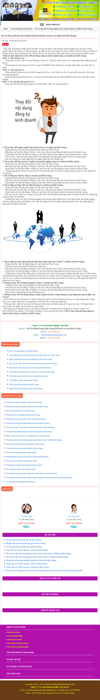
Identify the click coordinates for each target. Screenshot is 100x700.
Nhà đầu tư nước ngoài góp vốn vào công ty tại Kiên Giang (29, 368)
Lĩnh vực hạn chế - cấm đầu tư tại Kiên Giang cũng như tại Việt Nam (33, 364)
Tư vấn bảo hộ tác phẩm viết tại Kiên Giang (21, 461)
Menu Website (53, 25)
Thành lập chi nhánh (14, 640)
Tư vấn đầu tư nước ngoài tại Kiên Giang (23, 380)
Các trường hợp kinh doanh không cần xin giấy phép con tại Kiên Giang (34, 355)
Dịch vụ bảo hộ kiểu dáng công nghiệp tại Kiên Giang (25, 444)
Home (6, 29)
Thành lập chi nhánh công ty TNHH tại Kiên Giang (24, 465)
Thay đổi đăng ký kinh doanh (21, 29)
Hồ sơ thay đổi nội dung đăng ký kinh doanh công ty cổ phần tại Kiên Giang (37, 557)
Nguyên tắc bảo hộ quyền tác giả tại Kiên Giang (26, 389)
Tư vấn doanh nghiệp (15, 636)
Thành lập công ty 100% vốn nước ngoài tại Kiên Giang (28, 376)
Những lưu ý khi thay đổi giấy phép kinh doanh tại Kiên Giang (28, 423)
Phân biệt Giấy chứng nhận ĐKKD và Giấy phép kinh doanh (27, 457)
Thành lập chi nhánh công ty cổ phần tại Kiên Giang (24, 448)
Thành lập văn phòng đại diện (18, 647)
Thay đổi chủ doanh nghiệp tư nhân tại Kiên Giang (24, 402)
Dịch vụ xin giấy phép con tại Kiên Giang (23, 351)
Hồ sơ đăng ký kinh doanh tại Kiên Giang (20, 469)
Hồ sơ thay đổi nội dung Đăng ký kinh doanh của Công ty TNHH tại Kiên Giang (34, 440)
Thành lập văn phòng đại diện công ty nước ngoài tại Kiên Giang (32, 372)
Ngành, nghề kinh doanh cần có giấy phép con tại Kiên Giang (30, 359)
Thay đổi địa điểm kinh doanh (18, 643)
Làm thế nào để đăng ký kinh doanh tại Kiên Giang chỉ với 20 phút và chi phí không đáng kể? (39, 478)
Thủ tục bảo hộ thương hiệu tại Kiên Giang (24, 384)
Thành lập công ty (13, 632)
